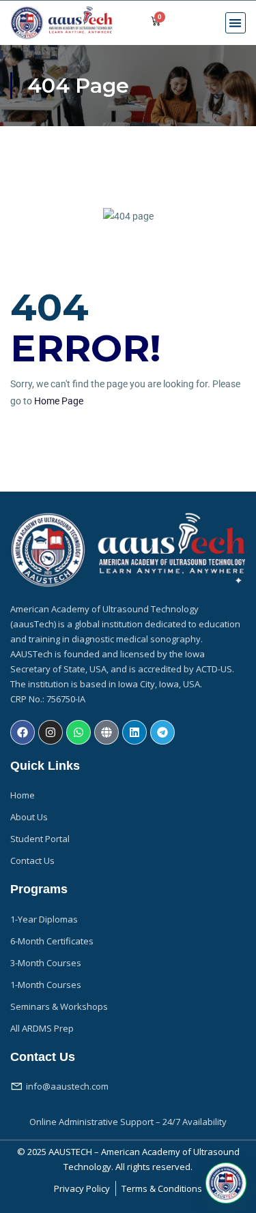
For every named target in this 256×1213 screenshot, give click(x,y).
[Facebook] (22, 732)
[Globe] (106, 732)
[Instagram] (50, 732)
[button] (235, 22)
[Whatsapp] (78, 732)
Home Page (58, 400)
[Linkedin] (134, 732)
